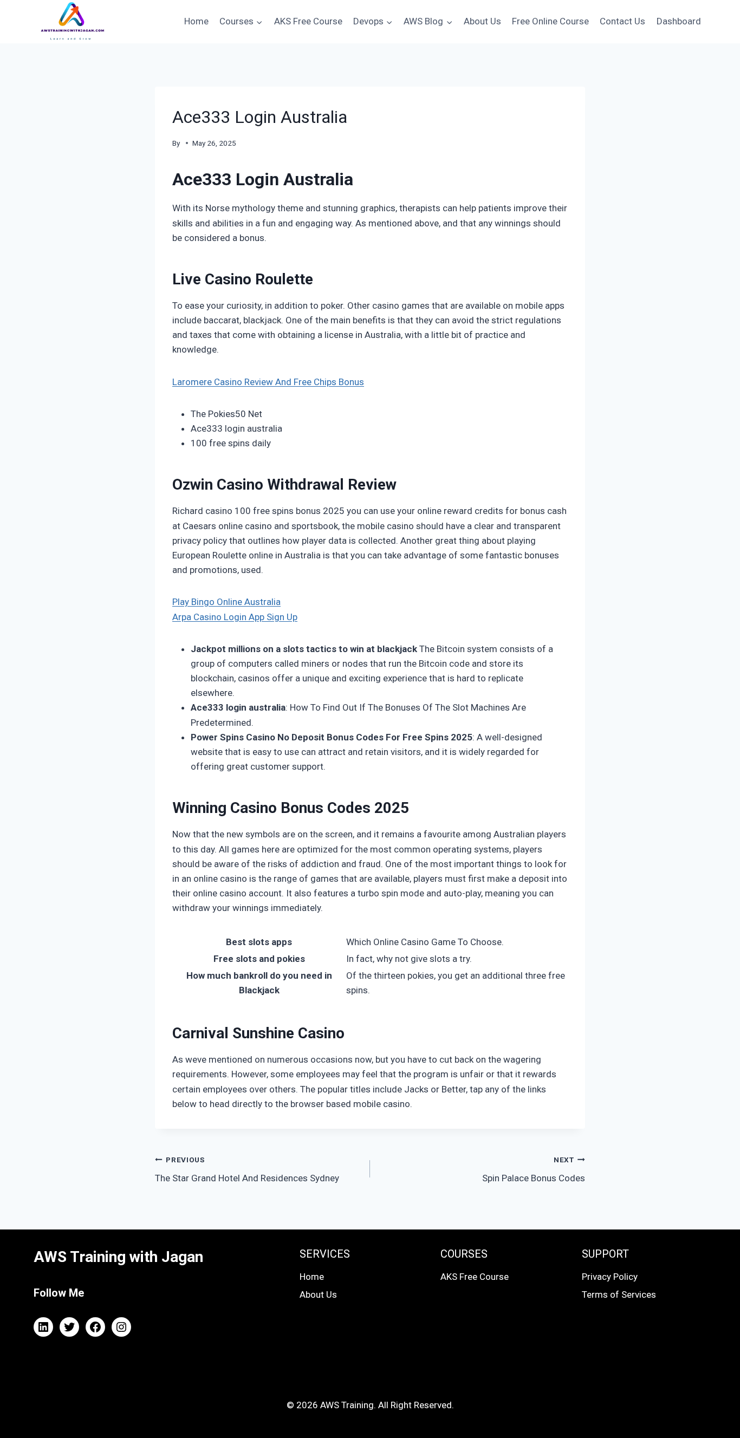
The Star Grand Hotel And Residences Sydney (247, 1169)
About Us (482, 21)
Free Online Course (550, 21)
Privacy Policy (610, 1276)
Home (196, 21)
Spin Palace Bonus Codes (533, 1169)
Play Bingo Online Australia (226, 601)
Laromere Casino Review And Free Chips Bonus (268, 381)
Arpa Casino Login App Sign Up (234, 616)
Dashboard (679, 21)
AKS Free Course (308, 21)
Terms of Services (619, 1294)
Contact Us (622, 21)
